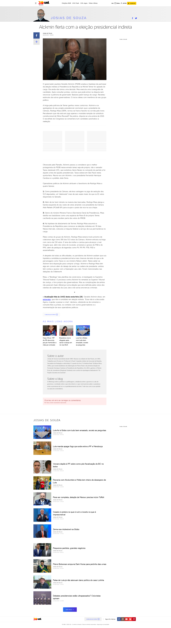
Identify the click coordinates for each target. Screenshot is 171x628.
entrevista (47, 299)
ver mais (69, 609)
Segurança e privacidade (102, 624)
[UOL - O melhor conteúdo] (43, 3)
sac (113, 3)
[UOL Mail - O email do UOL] (117, 3)
